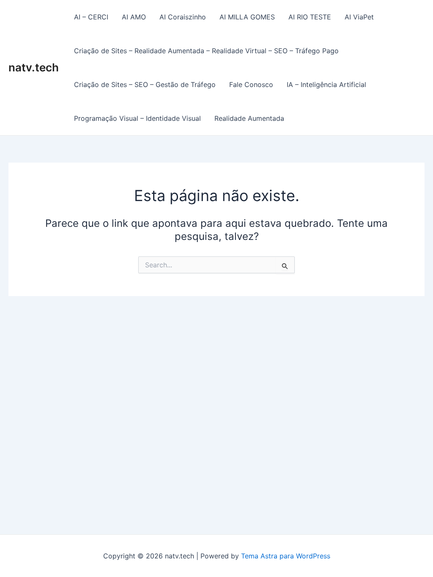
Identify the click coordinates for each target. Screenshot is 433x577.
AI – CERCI (91, 17)
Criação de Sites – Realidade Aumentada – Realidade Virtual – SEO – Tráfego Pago (206, 50)
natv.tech (33, 67)
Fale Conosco (251, 84)
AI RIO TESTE (309, 17)
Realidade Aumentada (249, 118)
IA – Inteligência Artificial (326, 84)
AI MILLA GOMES (247, 17)
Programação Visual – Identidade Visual (137, 118)
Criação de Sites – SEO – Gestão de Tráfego (145, 84)
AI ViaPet (359, 17)
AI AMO (134, 17)
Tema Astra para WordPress (285, 556)
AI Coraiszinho (182, 17)
